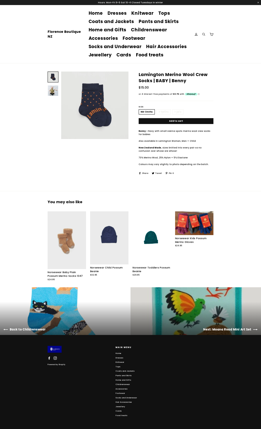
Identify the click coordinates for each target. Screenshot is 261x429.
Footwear (134, 38)
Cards (123, 55)
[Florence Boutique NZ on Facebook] (49, 358)
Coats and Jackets (111, 21)
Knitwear (142, 13)
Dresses (117, 13)
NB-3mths (147, 111)
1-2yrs (178, 111)
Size (141, 107)
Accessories (103, 38)
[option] (94, 105)
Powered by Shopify (56, 364)
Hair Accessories (166, 46)
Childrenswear (149, 30)
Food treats (150, 55)
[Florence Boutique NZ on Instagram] (55, 358)
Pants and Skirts (159, 21)
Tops (164, 13)
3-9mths (164, 111)
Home (96, 13)
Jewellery (100, 55)
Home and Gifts (107, 30)
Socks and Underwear (115, 46)
